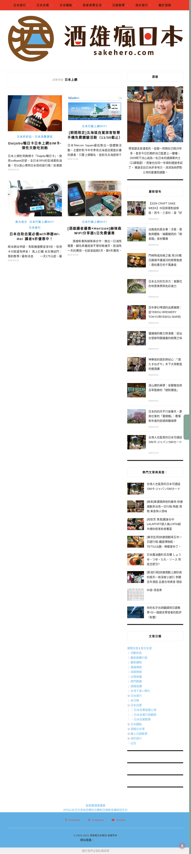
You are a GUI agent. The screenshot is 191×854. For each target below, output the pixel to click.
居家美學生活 (92, 5)
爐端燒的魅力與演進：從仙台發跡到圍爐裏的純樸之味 (165, 336)
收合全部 (146, 648)
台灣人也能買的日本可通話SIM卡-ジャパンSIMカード (165, 440)
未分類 (135, 700)
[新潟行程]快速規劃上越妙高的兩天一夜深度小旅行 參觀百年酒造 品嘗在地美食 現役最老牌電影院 (164, 579)
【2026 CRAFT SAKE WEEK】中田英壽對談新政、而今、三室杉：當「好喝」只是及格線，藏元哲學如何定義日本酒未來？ (165, 208)
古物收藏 (136, 676)
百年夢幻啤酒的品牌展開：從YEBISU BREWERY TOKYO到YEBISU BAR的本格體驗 (165, 312)
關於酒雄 (165, 5)
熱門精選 (136, 681)
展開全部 (132, 648)
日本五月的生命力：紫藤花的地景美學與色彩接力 (165, 284)
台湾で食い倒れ (140, 690)
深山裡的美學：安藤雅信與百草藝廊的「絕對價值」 (165, 388)
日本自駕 (43, 5)
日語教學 (118, 5)
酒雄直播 (136, 686)
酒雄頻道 (136, 667)
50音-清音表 (154, 590)
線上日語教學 (139, 733)
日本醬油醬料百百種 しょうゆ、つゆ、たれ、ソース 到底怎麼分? (164, 559)
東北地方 (21, 221)
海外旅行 (141, 5)
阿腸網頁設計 (102, 840)
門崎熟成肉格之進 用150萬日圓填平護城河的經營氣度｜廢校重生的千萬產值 (165, 260)
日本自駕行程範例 (145, 714)
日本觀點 (66, 5)
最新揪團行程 (139, 657)
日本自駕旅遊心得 (145, 709)
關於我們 (87, 850)
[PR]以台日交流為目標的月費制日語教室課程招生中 (95, 810)
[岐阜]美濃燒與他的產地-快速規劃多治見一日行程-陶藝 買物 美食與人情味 (165, 506)
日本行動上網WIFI (94, 126)
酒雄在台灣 (138, 728)
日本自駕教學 (142, 719)
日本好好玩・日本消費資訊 (35, 136)
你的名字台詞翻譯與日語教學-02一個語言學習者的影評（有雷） (164, 612)
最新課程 (136, 662)
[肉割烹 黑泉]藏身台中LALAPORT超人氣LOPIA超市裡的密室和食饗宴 (164, 524)
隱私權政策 (102, 850)
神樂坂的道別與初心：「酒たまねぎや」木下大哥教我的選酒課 (165, 364)
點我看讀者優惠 (95, 805)
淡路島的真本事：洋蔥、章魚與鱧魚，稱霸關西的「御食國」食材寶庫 (165, 234)
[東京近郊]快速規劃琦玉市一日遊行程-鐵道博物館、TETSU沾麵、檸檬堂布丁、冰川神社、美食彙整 (164, 544)
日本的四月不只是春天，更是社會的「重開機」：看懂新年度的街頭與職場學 (165, 416)
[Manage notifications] (182, 846)
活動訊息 (136, 652)
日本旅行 (19, 5)
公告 (133, 743)
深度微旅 (136, 671)
